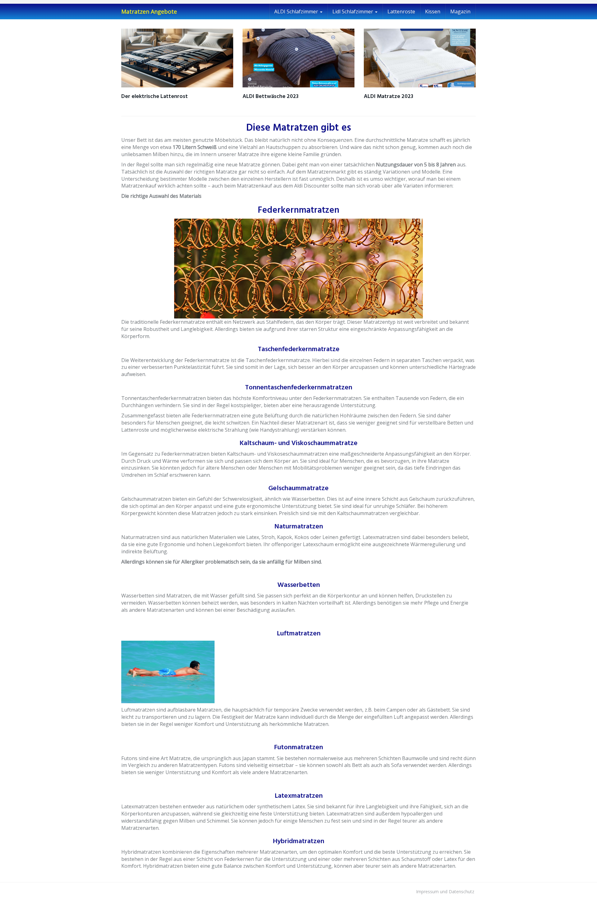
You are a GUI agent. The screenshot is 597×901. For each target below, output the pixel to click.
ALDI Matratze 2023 (388, 96)
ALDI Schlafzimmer (296, 11)
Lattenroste (401, 11)
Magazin (460, 11)
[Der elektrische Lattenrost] (177, 58)
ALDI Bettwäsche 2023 (270, 96)
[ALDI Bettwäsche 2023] (298, 58)
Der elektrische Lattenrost (154, 96)
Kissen (432, 11)
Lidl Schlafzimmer (353, 11)
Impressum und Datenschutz (445, 891)
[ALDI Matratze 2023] (420, 58)
